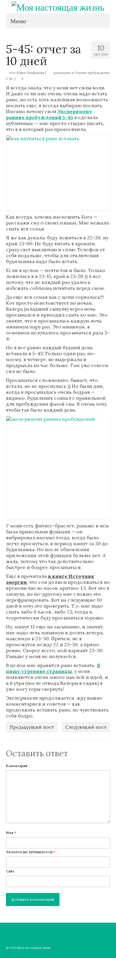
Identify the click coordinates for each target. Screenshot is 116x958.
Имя (11, 833)
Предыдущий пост (32, 727)
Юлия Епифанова (30, 73)
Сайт (10, 871)
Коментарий (16, 766)
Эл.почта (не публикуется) (30, 852)
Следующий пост (85, 727)
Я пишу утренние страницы (53, 668)
